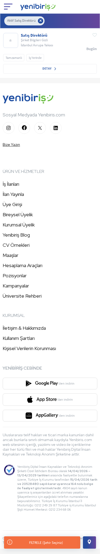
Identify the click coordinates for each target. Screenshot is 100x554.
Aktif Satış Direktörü (21, 20)
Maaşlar (10, 255)
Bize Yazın (11, 144)
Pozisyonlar (15, 275)
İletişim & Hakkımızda (24, 328)
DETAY (47, 68)
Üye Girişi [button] (12, 204)
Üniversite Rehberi (22, 296)
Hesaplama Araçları (22, 265)
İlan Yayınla (13, 194)
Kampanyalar (16, 286)
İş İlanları (11, 184)
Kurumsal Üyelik (19, 225)
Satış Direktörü (34, 35)
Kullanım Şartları (19, 338)
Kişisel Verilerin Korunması (29, 348)
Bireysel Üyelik (18, 214)
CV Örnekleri (16, 245)
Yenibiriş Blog (16, 235)
